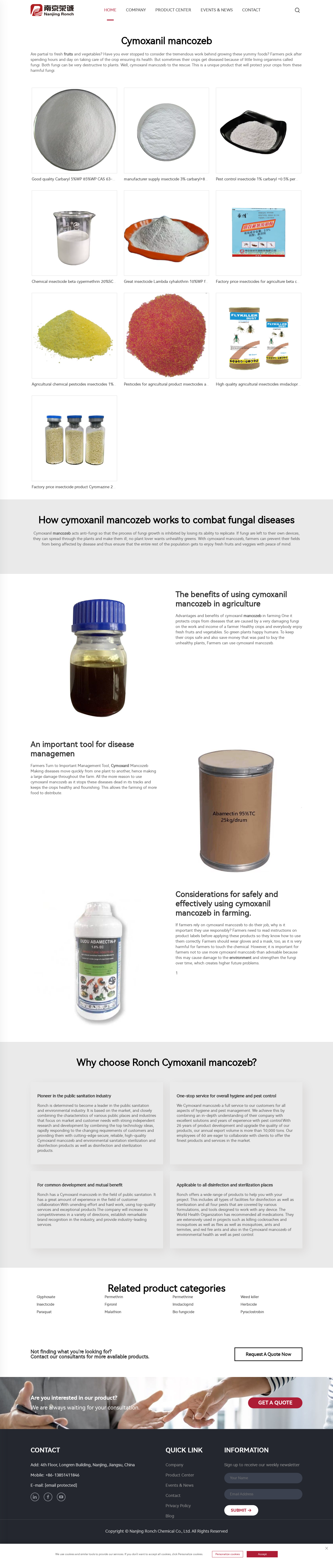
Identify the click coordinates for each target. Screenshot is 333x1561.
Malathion (113, 1312)
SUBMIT (239, 1510)
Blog (170, 1516)
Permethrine (183, 1297)
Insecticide (45, 1304)
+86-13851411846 (62, 1475)
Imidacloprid (183, 1304)
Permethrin (114, 1297)
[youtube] (61, 1497)
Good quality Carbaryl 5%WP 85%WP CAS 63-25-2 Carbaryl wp (87, 179)
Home (110, 9)
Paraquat (44, 1312)
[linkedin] (35, 1497)
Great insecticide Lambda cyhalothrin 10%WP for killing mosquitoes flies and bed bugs (199, 281)
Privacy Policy (178, 1505)
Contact (251, 9)
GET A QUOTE (275, 1403)
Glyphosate (46, 1297)
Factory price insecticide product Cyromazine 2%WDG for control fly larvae (96, 487)
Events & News (217, 9)
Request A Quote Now (268, 1354)
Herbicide (249, 1304)
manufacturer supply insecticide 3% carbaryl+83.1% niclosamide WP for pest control (197, 179)
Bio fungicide (183, 1312)
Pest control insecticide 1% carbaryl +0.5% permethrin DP (265, 179)
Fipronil (111, 1304)
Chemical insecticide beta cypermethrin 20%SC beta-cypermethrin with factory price (105, 281)
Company (136, 9)
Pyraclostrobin (252, 1312)
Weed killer (250, 1297)
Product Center (173, 9)
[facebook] (48, 1497)
